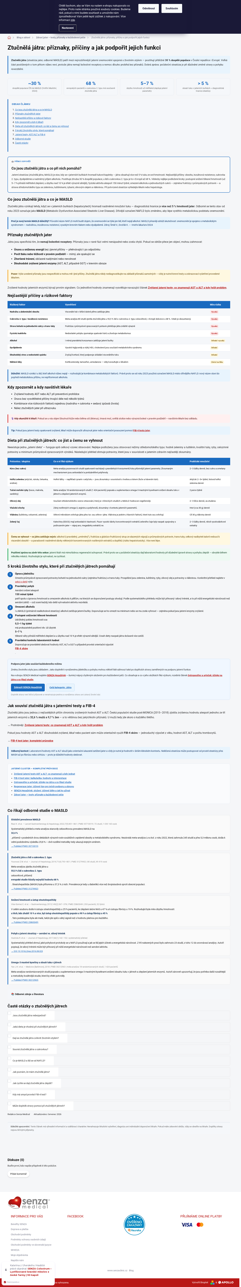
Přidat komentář (18, 1174)
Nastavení (68, 27)
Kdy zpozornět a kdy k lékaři (29, 122)
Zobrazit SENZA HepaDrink (28, 687)
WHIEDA (15, 1250)
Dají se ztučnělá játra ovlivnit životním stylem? (36, 1038)
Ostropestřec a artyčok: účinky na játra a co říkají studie (42, 782)
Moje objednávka (19, 1255)
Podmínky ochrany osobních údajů (28, 1239)
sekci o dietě (21, 581)
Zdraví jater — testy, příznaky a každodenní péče (39, 794)
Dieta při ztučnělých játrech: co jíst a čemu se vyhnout (42, 126)
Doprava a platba (19, 1229)
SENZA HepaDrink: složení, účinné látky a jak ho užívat (42, 790)
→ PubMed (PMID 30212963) (24, 980)
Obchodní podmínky (21, 1234)
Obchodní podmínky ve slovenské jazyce (31, 1244)
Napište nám (17, 1260)
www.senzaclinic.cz (117, 1270)
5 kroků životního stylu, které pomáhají (34, 130)
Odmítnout (148, 8)
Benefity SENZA (19, 1224)
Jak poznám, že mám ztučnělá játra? (31, 1072)
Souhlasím (172, 8)
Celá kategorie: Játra (60, 687)
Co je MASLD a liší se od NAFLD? (29, 1060)
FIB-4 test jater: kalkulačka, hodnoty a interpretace (40, 778)
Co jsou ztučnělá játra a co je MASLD (33, 109)
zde (73, 20)
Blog (131, 1270)
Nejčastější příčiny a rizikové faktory (33, 118)
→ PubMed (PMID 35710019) (24, 846)
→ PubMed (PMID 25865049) (24, 922)
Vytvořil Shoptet (200, 1282)
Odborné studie (23, 138)
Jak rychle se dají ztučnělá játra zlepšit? (32, 1083)
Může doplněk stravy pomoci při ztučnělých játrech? (39, 1105)
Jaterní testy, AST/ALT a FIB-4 (30, 134)
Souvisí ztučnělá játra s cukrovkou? (30, 1049)
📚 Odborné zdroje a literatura (27, 994)
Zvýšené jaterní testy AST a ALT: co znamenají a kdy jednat (44, 774)
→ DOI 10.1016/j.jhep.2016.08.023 (27, 951)
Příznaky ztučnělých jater (27, 113)
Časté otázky (21, 143)
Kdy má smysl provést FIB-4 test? (29, 1094)
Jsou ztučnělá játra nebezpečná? (29, 1015)
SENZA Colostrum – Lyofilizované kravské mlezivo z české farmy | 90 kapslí (30, 1272)
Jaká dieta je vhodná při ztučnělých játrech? (35, 1026)
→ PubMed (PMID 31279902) (24, 888)
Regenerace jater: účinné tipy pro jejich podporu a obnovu (44, 786)
